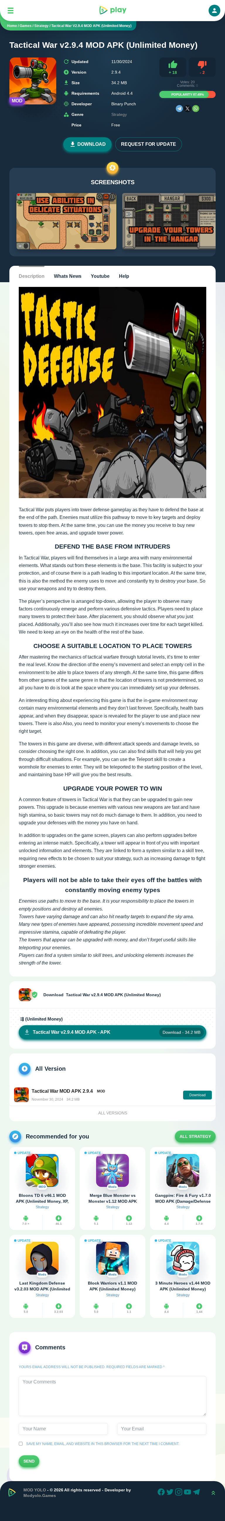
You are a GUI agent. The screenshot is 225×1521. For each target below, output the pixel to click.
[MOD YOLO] (112, 10)
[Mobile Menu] (10, 10)
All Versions (112, 1113)
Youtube (100, 276)
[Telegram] (179, 108)
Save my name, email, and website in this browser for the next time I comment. (101, 1444)
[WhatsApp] (195, 108)
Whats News (67, 276)
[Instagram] (179, 1492)
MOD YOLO (34, 1490)
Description (32, 276)
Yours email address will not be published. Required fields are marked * (92, 1367)
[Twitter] (170, 1492)
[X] (187, 108)
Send (29, 1461)
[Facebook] (162, 1492)
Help (124, 276)
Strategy (119, 114)
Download (91, 144)
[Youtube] (188, 1492)
